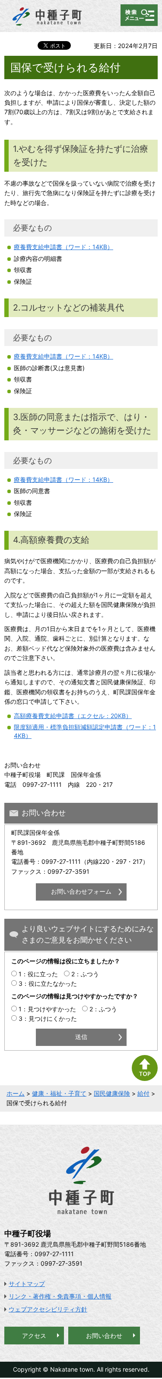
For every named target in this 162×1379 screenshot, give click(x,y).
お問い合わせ (104, 1335)
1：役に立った (38, 974)
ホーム (15, 1093)
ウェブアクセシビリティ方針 (48, 1309)
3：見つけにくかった (48, 1018)
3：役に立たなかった (48, 983)
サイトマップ (27, 1283)
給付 (143, 1093)
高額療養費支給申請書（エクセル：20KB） (73, 715)
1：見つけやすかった (47, 1009)
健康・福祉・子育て (59, 1093)
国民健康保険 (112, 1093)
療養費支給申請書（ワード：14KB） (63, 246)
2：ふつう (85, 974)
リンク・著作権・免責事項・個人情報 (60, 1296)
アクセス (34, 1335)
